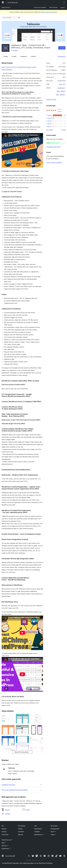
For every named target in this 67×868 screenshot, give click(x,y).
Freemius (7, 813)
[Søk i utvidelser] (19, 17)
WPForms (62, 94)
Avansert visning (51, 99)
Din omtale (49, 130)
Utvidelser (21, 831)
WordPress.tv (39, 834)
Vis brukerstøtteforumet (53, 147)
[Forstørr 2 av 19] (12, 727)
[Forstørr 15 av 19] (41, 727)
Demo (3, 67)
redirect (63, 91)
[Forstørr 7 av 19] (26, 716)
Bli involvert (54, 826)
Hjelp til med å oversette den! (49, 12)
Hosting (4, 831)
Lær (35, 826)
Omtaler (14, 56)
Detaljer (5, 56)
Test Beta (20, 67)
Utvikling (33, 56)
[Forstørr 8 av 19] (26, 727)
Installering (23, 56)
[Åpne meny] (64, 2)
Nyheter (4, 829)
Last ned (61, 48)
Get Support (27, 67)
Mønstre (20, 834)
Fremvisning (21, 826)
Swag (53, 834)
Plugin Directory (6, 7)
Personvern (5, 834)
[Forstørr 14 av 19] (41, 716)
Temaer (20, 829)
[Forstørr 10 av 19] (26, 747)
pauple (28, 810)
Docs (8, 67)
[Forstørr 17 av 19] (41, 749)
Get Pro (13, 67)
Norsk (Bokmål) (10, 856)
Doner (53, 831)
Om (3, 826)
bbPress (5, 846)
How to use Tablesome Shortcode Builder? (15, 790)
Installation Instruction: (8, 785)
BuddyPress (6, 848)
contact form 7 (61, 88)
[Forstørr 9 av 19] (26, 738)
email (58, 91)
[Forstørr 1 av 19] (12, 716)
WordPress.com (7, 840)
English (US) (62, 84)
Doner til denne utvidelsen (54, 162)
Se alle (63, 130)
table (57, 94)
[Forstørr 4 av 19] (12, 749)
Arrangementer (55, 829)
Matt (4, 843)
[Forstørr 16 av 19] (41, 738)
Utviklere (37, 831)
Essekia (15, 50)
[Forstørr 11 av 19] (26, 755)
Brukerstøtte (61, 56)
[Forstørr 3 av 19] (12, 738)
